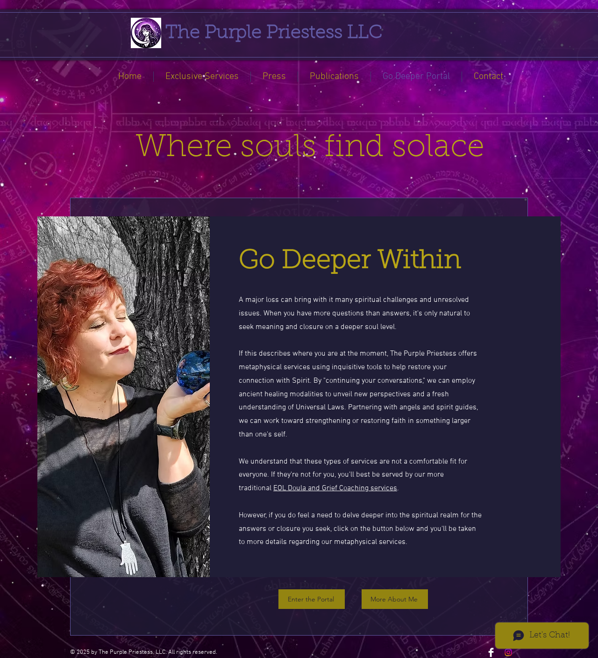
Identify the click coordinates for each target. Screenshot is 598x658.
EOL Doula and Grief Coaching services (335, 488)
